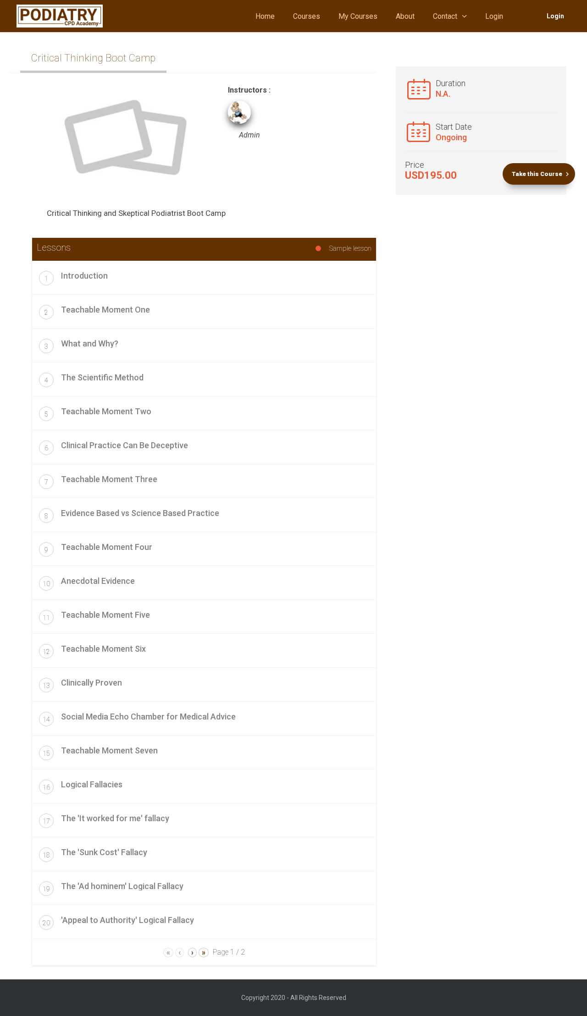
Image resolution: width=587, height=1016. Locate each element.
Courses (306, 16)
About (405, 16)
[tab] (204, 277)
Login (494, 16)
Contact (445, 16)
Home (265, 16)
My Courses (357, 16)
